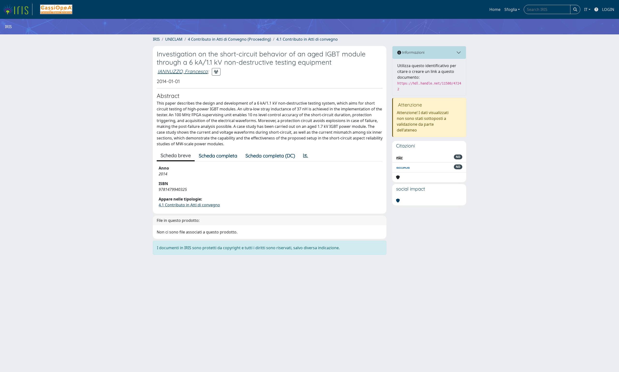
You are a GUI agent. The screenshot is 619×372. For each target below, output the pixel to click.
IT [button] (586, 9)
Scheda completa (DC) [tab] (270, 156)
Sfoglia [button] (510, 9)
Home (495, 9)
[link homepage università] (56, 9)
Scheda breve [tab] (176, 155)
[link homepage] (17, 9)
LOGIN (608, 9)
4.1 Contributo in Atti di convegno (307, 39)
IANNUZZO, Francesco (183, 71)
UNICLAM (174, 39)
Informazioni (412, 52)
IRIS (156, 39)
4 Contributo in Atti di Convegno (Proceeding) (229, 39)
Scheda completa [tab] (218, 156)
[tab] (305, 156)
